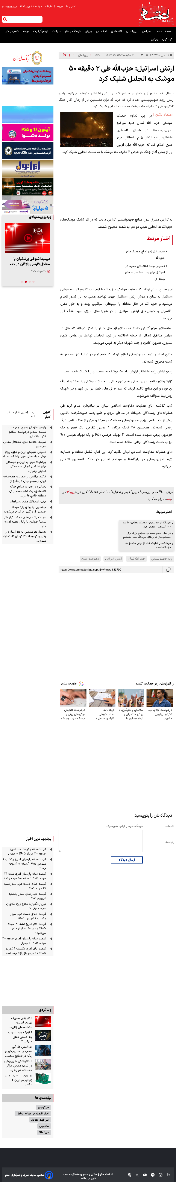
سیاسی (146, 31)
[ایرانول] (27, 169)
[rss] (166, 1175)
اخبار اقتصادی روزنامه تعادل (33, 1114)
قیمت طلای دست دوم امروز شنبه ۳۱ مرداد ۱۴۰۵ (25, 886)
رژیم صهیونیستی (162, 559)
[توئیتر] (135, 1175)
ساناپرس (44, 1126)
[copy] (168, 569)
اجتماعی (102, 31)
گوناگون (167, 39)
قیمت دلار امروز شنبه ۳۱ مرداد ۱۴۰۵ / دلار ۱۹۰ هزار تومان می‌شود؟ (27, 928)
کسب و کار (13, 31)
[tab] (33, 282)
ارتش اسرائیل (113, 559)
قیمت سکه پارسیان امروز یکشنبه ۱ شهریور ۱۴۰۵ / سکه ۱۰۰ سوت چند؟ (24, 864)
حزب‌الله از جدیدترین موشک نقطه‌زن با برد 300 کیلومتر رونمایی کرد (147, 525)
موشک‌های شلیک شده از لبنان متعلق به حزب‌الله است (148, 545)
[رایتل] (27, 132)
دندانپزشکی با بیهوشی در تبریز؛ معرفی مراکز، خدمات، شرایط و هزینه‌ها (18, 1065)
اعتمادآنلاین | (163, 114)
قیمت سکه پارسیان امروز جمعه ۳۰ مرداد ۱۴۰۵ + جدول (24, 940)
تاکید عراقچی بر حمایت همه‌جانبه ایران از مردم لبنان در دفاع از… (24, 478)
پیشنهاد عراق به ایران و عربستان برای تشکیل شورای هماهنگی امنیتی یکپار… (26, 466)
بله (169, 499)
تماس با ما (71, 6)
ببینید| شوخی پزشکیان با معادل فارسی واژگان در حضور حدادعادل (28, 261)
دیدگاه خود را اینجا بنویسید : (124, 826)
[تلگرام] (151, 1175)
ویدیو (155, 39)
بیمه (26, 31)
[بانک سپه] (27, 150)
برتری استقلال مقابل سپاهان (28, 501)
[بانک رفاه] (27, 204)
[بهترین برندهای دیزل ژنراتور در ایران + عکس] (43, 1078)
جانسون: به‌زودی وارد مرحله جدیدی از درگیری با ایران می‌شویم (25, 509)
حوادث (56, 31)
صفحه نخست (164, 31)
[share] (64, 55)
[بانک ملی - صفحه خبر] (27, 57)
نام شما (169, 826)
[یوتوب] (143, 1175)
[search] (5, 19)
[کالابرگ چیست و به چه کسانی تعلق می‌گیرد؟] (43, 1035)
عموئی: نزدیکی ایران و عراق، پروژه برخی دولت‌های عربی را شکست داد (24, 454)
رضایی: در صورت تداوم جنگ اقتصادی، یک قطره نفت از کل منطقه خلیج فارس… (27, 491)
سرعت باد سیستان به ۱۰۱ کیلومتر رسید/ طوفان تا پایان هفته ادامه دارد (25, 522)
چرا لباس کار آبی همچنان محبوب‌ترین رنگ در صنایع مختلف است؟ (18, 1051)
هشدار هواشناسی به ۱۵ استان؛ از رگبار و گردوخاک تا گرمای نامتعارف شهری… (24, 536)
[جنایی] (27, 187)
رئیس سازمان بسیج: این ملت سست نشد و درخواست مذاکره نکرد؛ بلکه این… (27, 432)
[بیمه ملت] (27, 75)
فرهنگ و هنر (73, 31)
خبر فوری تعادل (40, 1120)
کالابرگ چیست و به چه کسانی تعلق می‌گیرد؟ (20, 1037)
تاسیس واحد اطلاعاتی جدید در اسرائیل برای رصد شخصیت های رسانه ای (145, 272)
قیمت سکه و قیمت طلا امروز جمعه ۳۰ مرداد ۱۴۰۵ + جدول (27, 851)
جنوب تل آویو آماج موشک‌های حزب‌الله (145, 254)
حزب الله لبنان (136, 559)
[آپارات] (127, 1175)
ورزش (89, 31)
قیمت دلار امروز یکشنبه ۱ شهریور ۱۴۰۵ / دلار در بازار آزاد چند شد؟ (25, 950)
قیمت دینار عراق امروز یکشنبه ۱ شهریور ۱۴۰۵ (26, 896)
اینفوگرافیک (41, 31)
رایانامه (169, 842)
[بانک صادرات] (27, 114)
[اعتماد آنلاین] (156, 14)
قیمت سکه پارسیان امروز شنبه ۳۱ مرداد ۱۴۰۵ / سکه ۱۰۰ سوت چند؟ (25, 876)
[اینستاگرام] (158, 1175)
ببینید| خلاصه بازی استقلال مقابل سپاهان (24, 444)
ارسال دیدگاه (127, 860)
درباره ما (58, 6)
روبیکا (71, 492)
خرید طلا (44, 1132)
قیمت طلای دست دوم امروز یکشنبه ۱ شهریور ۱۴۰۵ (28, 916)
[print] (142, 55)
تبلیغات (49, 6)
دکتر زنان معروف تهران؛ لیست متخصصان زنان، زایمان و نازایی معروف (18, 1022)
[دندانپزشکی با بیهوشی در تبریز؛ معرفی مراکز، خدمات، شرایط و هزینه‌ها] (43, 1064)
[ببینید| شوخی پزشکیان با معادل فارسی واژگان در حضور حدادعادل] (27, 238)
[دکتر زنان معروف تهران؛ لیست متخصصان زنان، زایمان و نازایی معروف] (43, 1021)
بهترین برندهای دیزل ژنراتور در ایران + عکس (18, 1080)
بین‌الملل (132, 31)
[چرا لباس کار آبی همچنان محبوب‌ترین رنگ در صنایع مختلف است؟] (43, 1050)
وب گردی (45, 1010)
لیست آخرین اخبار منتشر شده (21, 414)
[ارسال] (146, 55)
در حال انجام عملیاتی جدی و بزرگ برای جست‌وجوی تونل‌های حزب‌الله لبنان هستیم (147, 535)
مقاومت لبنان (90, 559)
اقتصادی (117, 31)
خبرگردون (43, 1107)
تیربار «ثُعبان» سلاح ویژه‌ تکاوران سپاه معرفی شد (26, 906)
